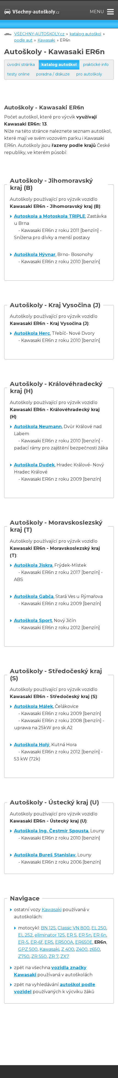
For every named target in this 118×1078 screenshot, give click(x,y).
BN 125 (48, 928)
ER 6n (99, 935)
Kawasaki (46, 40)
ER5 (48, 942)
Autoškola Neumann (38, 426)
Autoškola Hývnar (34, 254)
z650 (94, 949)
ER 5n (84, 935)
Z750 (23, 956)
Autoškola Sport (33, 620)
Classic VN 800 (73, 928)
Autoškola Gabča (34, 596)
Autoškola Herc (32, 333)
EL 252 (25, 935)
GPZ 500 (28, 949)
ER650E (83, 942)
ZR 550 (39, 956)
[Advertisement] (61, 97)
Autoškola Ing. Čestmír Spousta (51, 830)
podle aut (23, 40)
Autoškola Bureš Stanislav (44, 855)
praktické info (96, 64)
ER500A (64, 942)
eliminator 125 (50, 935)
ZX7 (64, 956)
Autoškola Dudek (34, 464)
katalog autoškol (85, 33)
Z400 (82, 949)
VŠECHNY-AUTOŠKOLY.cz (39, 33)
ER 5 (72, 935)
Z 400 (67, 949)
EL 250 (98, 928)
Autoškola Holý (31, 744)
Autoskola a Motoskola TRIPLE (49, 216)
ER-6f (36, 942)
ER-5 (23, 942)
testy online (18, 74)
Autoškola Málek (33, 706)
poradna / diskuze (53, 74)
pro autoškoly (89, 74)
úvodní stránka (21, 64)
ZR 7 (53, 956)
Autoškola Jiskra (33, 565)
